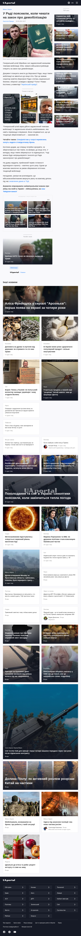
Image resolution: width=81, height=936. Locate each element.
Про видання (7, 923)
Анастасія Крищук (8, 21)
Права (60, 923)
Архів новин (17, 923)
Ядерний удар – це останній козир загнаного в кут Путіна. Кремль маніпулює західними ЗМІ (59, 613)
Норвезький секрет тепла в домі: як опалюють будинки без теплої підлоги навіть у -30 (59, 556)
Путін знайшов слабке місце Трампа (56, 443)
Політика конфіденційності (11, 927)
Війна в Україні (7, 9)
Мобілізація (14, 268)
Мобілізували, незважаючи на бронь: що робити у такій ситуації (20, 823)
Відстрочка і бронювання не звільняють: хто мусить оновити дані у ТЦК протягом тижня (20, 595)
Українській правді (29, 84)
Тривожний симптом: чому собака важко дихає (21, 612)
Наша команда (28, 923)
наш (43, 189)
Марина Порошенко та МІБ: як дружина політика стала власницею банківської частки (59, 539)
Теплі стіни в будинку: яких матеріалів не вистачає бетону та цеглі (19, 426)
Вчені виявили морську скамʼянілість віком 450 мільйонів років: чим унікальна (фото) (59, 576)
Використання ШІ (27, 927)
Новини (23, 272)
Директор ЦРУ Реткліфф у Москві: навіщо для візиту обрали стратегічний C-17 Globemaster (59, 595)
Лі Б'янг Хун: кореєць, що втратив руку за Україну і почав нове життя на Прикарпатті (19, 443)
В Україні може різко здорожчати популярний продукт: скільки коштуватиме (58, 349)
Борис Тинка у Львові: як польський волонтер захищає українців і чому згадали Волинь (21, 392)
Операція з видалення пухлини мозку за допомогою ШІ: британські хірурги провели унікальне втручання (19, 410)
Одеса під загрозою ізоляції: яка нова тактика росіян (58, 823)
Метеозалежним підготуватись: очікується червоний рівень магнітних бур (19, 539)
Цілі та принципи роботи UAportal (45, 923)
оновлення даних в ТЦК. (19, 181)
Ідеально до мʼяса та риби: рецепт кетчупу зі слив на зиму (20, 866)
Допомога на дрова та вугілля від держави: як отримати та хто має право (20, 349)
